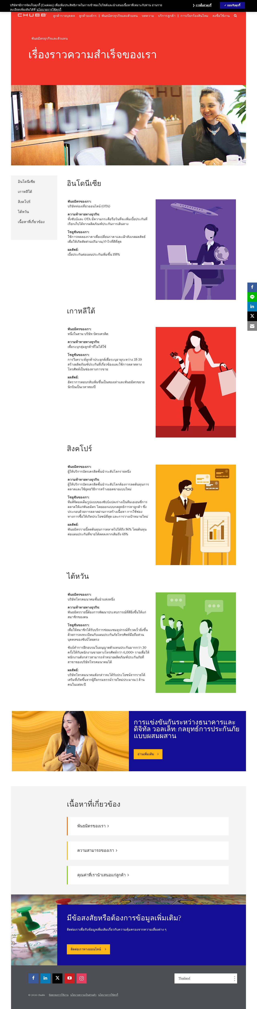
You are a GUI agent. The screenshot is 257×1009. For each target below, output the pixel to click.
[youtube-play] (69, 978)
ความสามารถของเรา (96, 851)
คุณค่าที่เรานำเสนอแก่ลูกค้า (101, 875)
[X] (57, 978)
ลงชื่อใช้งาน (221, 15)
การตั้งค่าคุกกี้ (203, 5)
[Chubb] (32, 15)
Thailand (184, 978)
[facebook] (33, 978)
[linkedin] (45, 978)
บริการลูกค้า (166, 15)
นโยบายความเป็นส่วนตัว (83, 995)
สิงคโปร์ (24, 202)
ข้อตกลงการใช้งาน (58, 995)
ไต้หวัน (23, 212)
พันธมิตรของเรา (91, 826)
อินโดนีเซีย (26, 182)
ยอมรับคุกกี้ (234, 5)
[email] (252, 326)
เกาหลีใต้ (25, 192)
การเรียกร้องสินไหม (194, 15)
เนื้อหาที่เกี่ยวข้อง (31, 222)
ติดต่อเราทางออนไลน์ (86, 949)
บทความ (148, 15)
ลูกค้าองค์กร (88, 15)
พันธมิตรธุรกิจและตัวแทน (120, 15)
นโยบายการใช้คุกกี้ (108, 995)
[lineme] (252, 297)
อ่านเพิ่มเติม (146, 754)
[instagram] (81, 978)
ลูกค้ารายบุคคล (64, 15)
